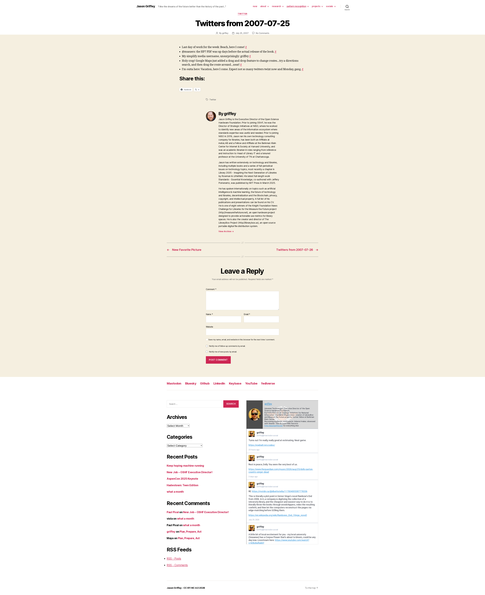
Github (205, 383)
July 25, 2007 (242, 33)
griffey (225, 33)
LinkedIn (219, 383)
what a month (175, 491)
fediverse (268, 383)
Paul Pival (173, 512)
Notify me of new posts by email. (223, 352)
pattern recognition (296, 6)
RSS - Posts (174, 558)
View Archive (226, 231)
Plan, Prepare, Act (190, 531)
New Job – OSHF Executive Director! (189, 472)
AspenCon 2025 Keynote (182, 478)
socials (329, 6)
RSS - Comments (177, 565)
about (263, 6)
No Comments (262, 33)
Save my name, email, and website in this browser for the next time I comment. (241, 340)
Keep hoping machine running (185, 465)
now (255, 6)
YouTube (251, 383)
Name (209, 314)
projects (316, 6)
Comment (211, 289)
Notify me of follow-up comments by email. (227, 346)
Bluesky (190, 383)
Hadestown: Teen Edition (182, 485)
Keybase (235, 383)
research (276, 6)
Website (209, 326)
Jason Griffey (145, 6)
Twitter (242, 14)
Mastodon (174, 383)
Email (247, 314)
